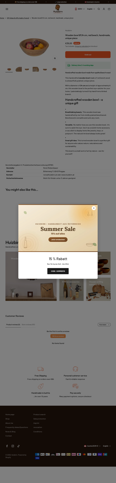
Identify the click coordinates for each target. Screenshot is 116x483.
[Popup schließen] (94, 208)
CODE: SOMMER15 (58, 271)
